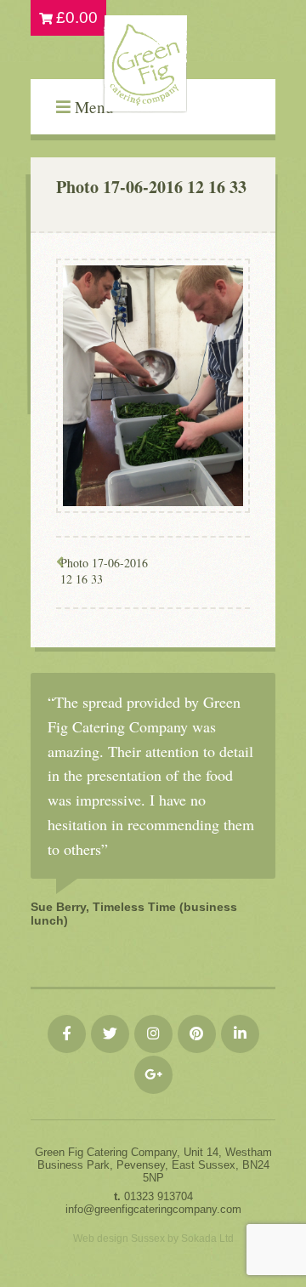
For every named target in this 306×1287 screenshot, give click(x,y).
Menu (92, 106)
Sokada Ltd (207, 1238)
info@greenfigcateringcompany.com (153, 1209)
